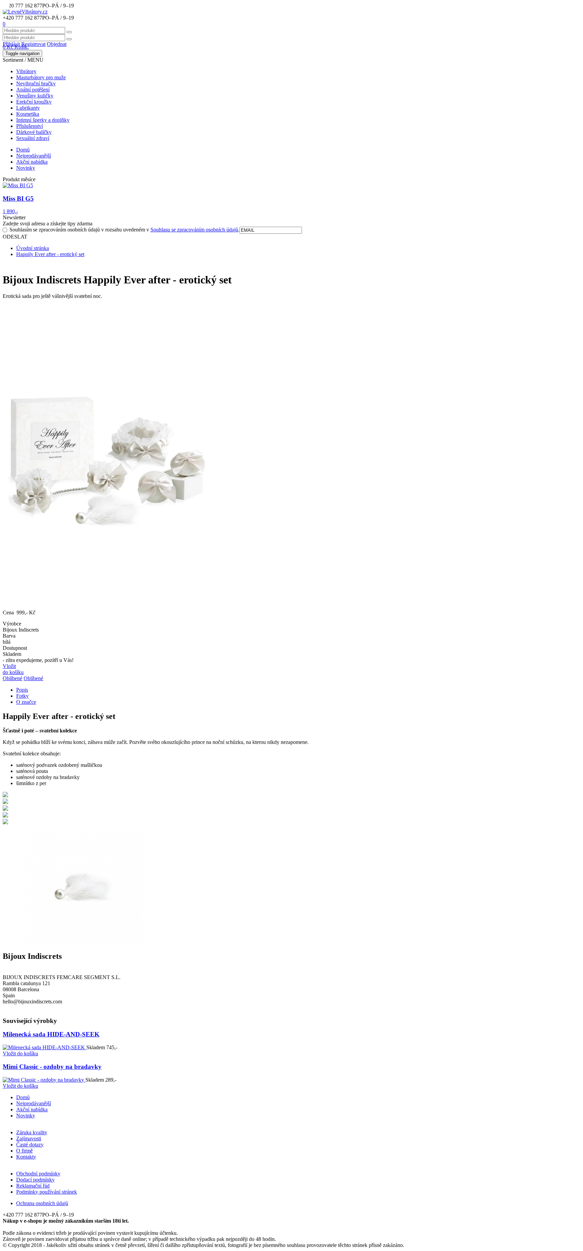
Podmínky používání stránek (46, 1192)
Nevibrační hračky (36, 83)
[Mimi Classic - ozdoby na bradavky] (44, 1080)
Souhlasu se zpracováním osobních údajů (194, 229)
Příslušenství (29, 126)
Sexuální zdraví (32, 138)
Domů (23, 149)
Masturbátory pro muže (41, 77)
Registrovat (33, 44)
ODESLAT (15, 237)
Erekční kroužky (34, 102)
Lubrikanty (28, 108)
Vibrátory (26, 71)
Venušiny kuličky (34, 96)
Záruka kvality (31, 1132)
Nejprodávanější (33, 156)
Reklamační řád (33, 1186)
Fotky (22, 696)
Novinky (25, 168)
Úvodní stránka (32, 248)
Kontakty (26, 1157)
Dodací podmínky (35, 1180)
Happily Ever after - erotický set (50, 254)
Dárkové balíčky (34, 132)
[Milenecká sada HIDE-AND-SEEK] (44, 1047)
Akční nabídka (32, 162)
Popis (22, 690)
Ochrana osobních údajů (42, 1203)
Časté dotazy (30, 1144)
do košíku (20, 1053)
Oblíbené (12, 678)
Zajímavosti (28, 1138)
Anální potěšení (33, 89)
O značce (26, 702)
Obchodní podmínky (38, 1173)
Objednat (56, 44)
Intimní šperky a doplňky (43, 120)
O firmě (24, 1150)
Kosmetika (27, 114)
